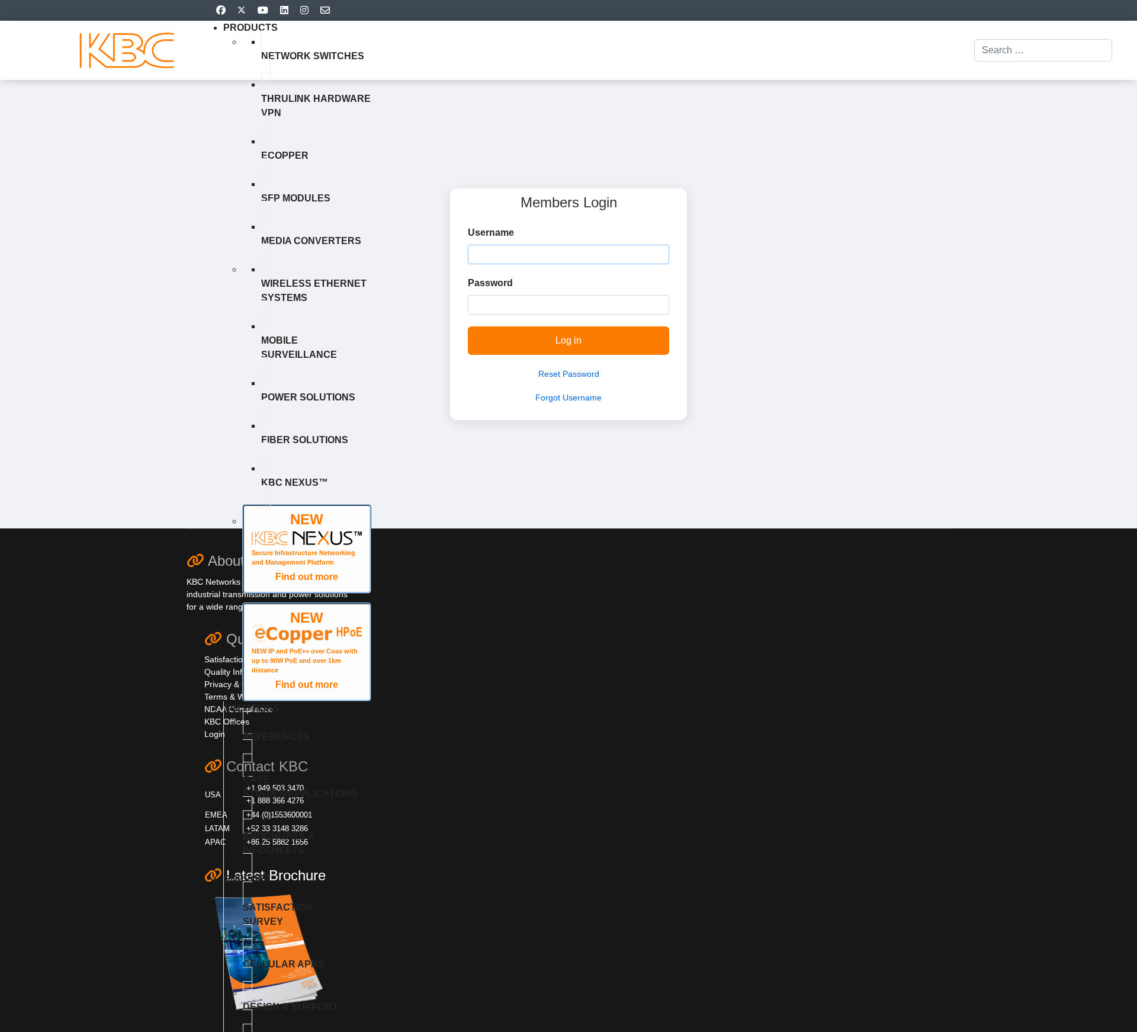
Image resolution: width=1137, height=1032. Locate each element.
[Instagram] (304, 10)
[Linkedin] (284, 10)
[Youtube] (263, 10)
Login (214, 734)
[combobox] (1043, 50)
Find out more (306, 577)
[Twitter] (241, 10)
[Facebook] (221, 10)
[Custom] (325, 10)
